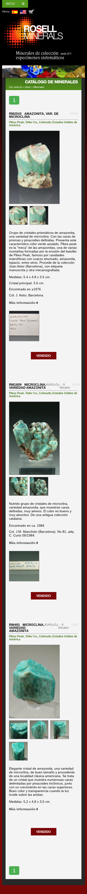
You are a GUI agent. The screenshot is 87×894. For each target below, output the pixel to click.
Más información (22, 303)
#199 (74, 624)
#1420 (76, 384)
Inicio (10, 3)
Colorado (45, 122)
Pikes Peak (16, 122)
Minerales (38, 87)
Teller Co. (31, 122)
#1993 (74, 113)
